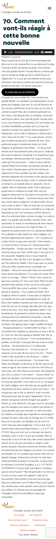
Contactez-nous (40, 520)
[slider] (49, 52)
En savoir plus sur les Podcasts (20, 92)
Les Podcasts (35, 515)
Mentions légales (28, 530)
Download (15, 57)
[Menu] (49, 8)
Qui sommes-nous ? (18, 520)
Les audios (19, 515)
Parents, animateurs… (20, 525)
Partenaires (40, 525)
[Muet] (42, 52)
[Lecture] (5, 52)
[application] (28, 52)
